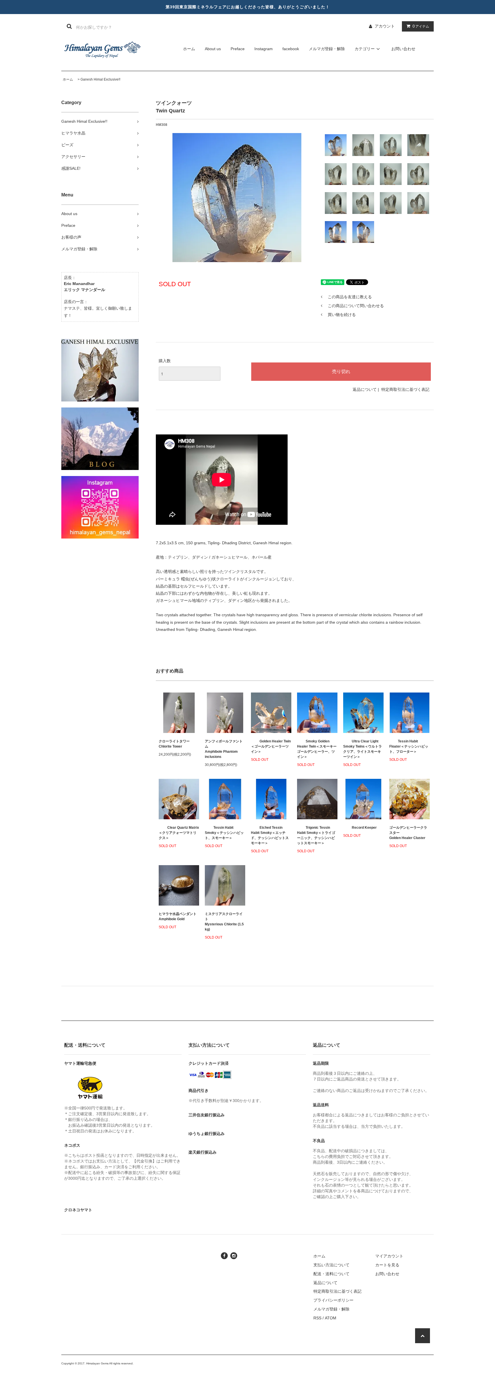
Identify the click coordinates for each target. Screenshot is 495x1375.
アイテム (420, 26)
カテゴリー (365, 48)
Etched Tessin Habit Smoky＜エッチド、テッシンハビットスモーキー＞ (270, 835)
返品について (365, 389)
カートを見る (387, 1265)
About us (213, 48)
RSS (317, 1318)
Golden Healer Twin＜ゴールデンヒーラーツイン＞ (271, 746)
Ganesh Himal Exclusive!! (100, 79)
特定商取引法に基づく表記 (405, 389)
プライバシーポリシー (333, 1300)
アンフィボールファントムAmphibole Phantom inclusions (224, 749)
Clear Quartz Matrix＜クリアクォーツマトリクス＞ (179, 833)
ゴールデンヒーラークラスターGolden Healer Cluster (408, 833)
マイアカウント (389, 1256)
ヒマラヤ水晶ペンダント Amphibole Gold (178, 916)
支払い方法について (331, 1265)
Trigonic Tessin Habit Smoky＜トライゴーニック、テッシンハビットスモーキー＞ (316, 835)
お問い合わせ (403, 48)
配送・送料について (331, 1273)
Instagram (263, 48)
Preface (238, 48)
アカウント (385, 26)
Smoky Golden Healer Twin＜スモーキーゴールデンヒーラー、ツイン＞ (317, 749)
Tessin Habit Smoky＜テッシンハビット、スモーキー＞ (224, 833)
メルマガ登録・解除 (327, 48)
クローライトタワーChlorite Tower (174, 743)
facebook (290, 48)
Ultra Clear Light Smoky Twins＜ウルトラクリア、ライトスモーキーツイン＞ (362, 749)
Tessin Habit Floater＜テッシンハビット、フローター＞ (408, 746)
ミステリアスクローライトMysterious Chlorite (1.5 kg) (224, 921)
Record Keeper (364, 828)
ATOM (330, 1318)
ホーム (189, 48)
